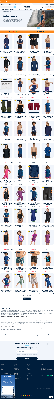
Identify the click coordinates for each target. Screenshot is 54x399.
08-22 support (27, 336)
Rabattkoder (2, 372)
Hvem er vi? (15, 364)
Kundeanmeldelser (16, 373)
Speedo (28, 378)
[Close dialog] (14, 375)
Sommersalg (50, 9)
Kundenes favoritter (29, 365)
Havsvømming (26, 9)
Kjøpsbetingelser (16, 379)
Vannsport (7, 9)
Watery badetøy (9, 11)
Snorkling (20, 9)
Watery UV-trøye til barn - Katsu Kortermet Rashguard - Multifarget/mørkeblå (20, 161)
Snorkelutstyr (29, 370)
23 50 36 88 (43, 364)
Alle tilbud (28, 364)
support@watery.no (44, 365)
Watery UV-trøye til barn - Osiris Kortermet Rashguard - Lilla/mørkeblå (6, 291)
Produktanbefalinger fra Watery (4, 373)
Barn (41, 9)
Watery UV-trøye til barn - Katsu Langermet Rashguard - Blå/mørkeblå (20, 182)
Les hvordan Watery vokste (41, 387)
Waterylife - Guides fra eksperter (18, 377)
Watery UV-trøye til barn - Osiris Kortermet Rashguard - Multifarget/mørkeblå (47, 74)
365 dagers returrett (10, 4)
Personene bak (16, 368)
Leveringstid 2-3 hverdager (3, 4)
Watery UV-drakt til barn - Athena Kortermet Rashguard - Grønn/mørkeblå (34, 226)
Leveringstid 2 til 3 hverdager (38, 337)
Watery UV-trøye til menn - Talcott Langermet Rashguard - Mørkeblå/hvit (6, 52)
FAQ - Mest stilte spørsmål (17, 374)
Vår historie (15, 365)
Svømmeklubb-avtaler (16, 369)
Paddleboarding (29, 373)
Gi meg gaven (27, 358)
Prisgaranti (2, 368)
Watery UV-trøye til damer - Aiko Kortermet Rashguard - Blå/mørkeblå (47, 117)
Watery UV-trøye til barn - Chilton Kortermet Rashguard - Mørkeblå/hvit (20, 52)
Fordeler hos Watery (16, 372)
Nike (27, 382)
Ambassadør (15, 370)
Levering (2, 369)
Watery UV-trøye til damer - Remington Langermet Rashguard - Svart (6, 161)
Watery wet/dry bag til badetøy (6, 94)
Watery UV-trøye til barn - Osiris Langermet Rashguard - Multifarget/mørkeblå (47, 182)
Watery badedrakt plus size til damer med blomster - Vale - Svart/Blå (48, 269)
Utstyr (16, 9)
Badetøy (11, 9)
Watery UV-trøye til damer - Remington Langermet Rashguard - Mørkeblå (34, 74)
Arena (28, 379)
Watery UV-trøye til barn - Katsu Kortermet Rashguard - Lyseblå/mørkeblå (6, 139)
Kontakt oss (2, 365)
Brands (45, 9)
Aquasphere (28, 380)
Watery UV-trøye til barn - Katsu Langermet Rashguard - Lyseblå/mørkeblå (34, 204)
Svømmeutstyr (29, 369)
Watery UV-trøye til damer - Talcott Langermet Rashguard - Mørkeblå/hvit (48, 139)
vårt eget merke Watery (16, 310)
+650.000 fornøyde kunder (17, 4)
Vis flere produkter (27, 298)
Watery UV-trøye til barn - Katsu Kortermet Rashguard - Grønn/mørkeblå (20, 74)
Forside (3, 9)
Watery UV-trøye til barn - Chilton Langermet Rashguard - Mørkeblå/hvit (34, 139)
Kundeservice (2, 364)
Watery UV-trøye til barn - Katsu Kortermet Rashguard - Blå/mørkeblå (6, 226)
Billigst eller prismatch (5, 336)
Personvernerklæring (16, 378)
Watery (5, 11)
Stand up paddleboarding (34, 9)
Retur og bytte (2, 370)
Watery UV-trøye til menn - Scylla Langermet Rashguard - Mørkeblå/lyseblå (48, 161)
